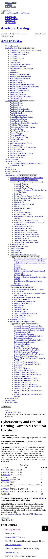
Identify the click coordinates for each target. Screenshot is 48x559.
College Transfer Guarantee (24, 334)
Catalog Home (10, 7)
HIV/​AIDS (18, 366)
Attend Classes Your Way (19, 246)
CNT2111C (5, 472)
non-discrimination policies (17, 514)
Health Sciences (20, 269)
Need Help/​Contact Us (18, 319)
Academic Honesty (16, 103)
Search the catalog (7, 34)
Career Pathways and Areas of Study (23, 254)
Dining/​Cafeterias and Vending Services (28, 198)
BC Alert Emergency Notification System (29, 289)
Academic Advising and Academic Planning (25, 50)
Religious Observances (22, 376)
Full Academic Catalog (13, 545)
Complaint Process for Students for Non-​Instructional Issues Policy (28, 337)
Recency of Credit (16, 145)
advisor (41, 498)
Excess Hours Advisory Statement (26, 356)
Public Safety (19, 305)
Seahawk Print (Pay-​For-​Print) (20, 76)
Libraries (13, 70)
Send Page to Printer (12, 529)
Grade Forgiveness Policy (19, 137)
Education (17, 267)
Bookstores (18, 194)
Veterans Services (16, 98)
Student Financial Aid (17, 82)
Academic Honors (16, 105)
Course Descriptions (12, 171)
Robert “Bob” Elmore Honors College (23, 147)
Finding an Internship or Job (24, 204)
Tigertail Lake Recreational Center (26, 242)
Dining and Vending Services (20, 64)
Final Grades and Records (19, 131)
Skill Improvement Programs (20, 78)
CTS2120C (5, 480)
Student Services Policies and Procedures (24, 86)
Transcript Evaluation (17, 157)
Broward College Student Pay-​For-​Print (28, 196)
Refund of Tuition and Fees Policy (26, 372)
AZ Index (8, 5)
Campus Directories (17, 248)
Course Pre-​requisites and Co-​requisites (24, 123)
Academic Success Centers (19, 52)
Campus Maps (15, 250)
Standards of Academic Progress (21, 153)
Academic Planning (21, 186)
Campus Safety (15, 62)
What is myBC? (20, 317)
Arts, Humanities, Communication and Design (30, 263)
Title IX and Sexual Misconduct (21, 96)
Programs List (10, 21)
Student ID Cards (20, 307)
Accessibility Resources (18, 54)
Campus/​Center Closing (18, 119)
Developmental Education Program (22, 127)
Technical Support (20, 311)
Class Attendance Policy (18, 121)
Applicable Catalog (16, 113)
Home (7, 410)
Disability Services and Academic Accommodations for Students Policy (27, 349)
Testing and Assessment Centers (25, 240)
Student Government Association (26, 232)
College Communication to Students (27, 297)
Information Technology (22, 208)
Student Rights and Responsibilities (22, 321)
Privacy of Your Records (23, 303)
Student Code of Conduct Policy (25, 378)
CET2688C (5, 486)
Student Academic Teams (23, 228)
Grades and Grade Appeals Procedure (27, 364)
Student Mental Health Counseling (22, 84)
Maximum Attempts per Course (21, 143)
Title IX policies (36, 514)
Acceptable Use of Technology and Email (29, 330)
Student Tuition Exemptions (19, 90)
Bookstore (13, 60)
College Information (12, 46)
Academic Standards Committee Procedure (29, 328)
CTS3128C (5, 482)
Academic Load (15, 107)
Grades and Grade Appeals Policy (26, 362)
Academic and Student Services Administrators (26, 178)
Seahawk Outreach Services (20, 74)
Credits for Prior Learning (19, 125)
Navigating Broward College (20, 285)
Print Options (6, 406)
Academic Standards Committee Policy (28, 326)
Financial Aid (19, 202)
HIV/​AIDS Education (22, 368)
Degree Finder (10, 23)
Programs (8, 167)
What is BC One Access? (23, 315)
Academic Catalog (15, 28)
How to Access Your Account (24, 301)
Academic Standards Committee (21, 111)
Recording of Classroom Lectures (26, 220)
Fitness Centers (19, 206)
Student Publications (21, 238)
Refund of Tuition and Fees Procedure (27, 374)
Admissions (14, 56)
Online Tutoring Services (23, 214)
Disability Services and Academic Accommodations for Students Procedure (28, 353)
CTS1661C (5, 470)
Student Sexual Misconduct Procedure (27, 386)
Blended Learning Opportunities (21, 117)
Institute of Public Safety (23, 275)
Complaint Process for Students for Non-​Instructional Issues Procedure (28, 341)
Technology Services (17, 92)
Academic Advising (21, 184)
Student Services (11, 48)
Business (17, 265)
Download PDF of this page (15, 537)
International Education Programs (21, 68)
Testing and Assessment (18, 94)
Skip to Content (10, 3)
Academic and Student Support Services (24, 180)
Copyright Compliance (22, 344)
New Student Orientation (23, 212)
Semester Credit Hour (17, 149)
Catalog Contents (11, 19)
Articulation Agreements (18, 115)
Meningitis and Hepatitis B (23, 370)
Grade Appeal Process (17, 135)
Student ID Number (21, 309)
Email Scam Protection (22, 299)
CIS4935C (5, 491)
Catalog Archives (11, 402)
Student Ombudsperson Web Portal (26, 236)
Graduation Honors (16, 139)
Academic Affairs (11, 101)
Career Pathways (16, 252)
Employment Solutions (18, 66)
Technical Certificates (13, 161)
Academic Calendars (17, 244)
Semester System (16, 151)
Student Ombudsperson (18, 155)
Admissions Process (17, 58)
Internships (14, 141)
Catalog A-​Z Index (12, 398)
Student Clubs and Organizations (26, 230)
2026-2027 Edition (11, 41)
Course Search (10, 169)
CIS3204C (5, 489)
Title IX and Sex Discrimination (25, 313)
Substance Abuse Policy (22, 388)
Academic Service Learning (19, 109)
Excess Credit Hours (17, 129)
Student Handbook (12, 175)
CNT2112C (5, 475)
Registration (14, 72)
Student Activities (16, 80)
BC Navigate (19, 291)
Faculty (8, 173)
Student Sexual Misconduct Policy (26, 384)
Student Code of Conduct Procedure (27, 380)
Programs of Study (12, 159)
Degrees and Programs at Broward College (29, 261)
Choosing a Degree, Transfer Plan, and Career (30, 259)
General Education (16, 133)
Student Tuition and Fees (18, 88)
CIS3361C (5, 477)
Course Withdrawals (21, 346)
